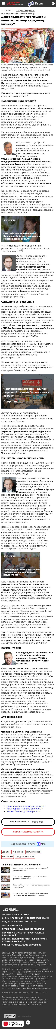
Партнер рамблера (24, 1016)
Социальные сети (12, 925)
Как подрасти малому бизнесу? (24, 809)
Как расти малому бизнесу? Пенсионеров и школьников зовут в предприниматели (30, 894)
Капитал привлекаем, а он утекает (25, 806)
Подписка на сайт (12, 922)
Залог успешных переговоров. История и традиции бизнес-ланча (29, 878)
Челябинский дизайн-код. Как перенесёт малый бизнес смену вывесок (26, 392)
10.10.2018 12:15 (7, 11)
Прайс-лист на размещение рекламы (23, 929)
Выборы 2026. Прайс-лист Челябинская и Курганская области (25, 940)
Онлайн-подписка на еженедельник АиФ (25, 918)
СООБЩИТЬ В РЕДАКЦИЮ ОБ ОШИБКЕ (21, 945)
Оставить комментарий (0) (28, 832)
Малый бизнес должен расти (22, 811)
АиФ (48, 70)
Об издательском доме (15, 914)
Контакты (30, 922)
